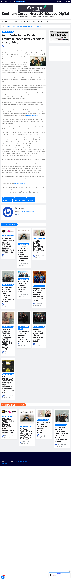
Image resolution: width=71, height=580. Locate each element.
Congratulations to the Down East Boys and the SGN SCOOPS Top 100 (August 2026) (39, 294)
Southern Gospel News (20, 200)
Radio (23, 21)
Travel (16, 21)
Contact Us (31, 21)
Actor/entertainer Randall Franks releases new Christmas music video (24, 26)
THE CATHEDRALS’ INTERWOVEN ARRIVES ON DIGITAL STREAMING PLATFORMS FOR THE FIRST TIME (8, 385)
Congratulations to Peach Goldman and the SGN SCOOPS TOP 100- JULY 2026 (24, 336)
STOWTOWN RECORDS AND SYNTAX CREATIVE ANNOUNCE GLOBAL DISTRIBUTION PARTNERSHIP (8, 245)
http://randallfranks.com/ (32, 115)
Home (3, 26)
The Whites (31, 200)
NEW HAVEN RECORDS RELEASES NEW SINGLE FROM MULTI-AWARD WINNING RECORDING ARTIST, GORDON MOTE (7, 339)
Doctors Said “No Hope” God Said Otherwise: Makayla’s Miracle (23, 287)
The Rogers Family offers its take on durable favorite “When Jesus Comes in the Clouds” (23, 254)
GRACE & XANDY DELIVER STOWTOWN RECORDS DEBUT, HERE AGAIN (38, 247)
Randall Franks (7, 200)
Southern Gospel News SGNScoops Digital (35, 13)
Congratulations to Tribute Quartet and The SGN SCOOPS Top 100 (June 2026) (39, 335)
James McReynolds (19, 197)
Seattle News (28, 461)
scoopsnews (39, 303)
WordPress (21, 461)
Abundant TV (6, 21)
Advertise (41, 21)
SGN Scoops (7, 46)
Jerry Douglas (31, 197)
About (49, 21)
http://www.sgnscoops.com (27, 211)
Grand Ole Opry (8, 197)
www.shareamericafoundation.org (37, 96)
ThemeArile (4, 463)
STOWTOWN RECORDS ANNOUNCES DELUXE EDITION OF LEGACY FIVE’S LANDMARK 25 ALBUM (8, 294)
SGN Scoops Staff (8, 255)
